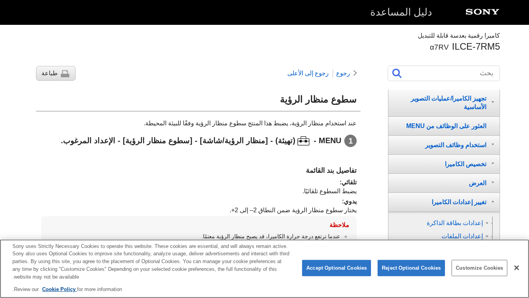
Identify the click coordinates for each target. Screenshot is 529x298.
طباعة (49, 73)
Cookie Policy (59, 289)
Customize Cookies (479, 268)
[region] (264, 268)
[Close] (516, 267)
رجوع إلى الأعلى (308, 73)
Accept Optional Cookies (336, 268)
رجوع (343, 73)
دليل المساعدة (401, 12)
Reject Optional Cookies (411, 268)
